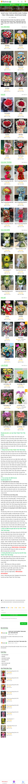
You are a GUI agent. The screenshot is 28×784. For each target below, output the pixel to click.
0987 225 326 (24, 5)
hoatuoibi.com (7, 433)
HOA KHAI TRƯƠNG (6, 162)
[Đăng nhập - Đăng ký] (21, 1)
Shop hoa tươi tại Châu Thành (10, 600)
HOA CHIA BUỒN (5, 230)
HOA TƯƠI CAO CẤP (6, 663)
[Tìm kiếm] (18, 1)
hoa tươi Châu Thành (10, 449)
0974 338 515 (15, 5)
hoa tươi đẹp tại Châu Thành (20, 600)
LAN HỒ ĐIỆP (4, 365)
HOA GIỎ (3, 297)
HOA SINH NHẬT (5, 27)
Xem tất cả (24, 27)
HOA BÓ (3, 94)
